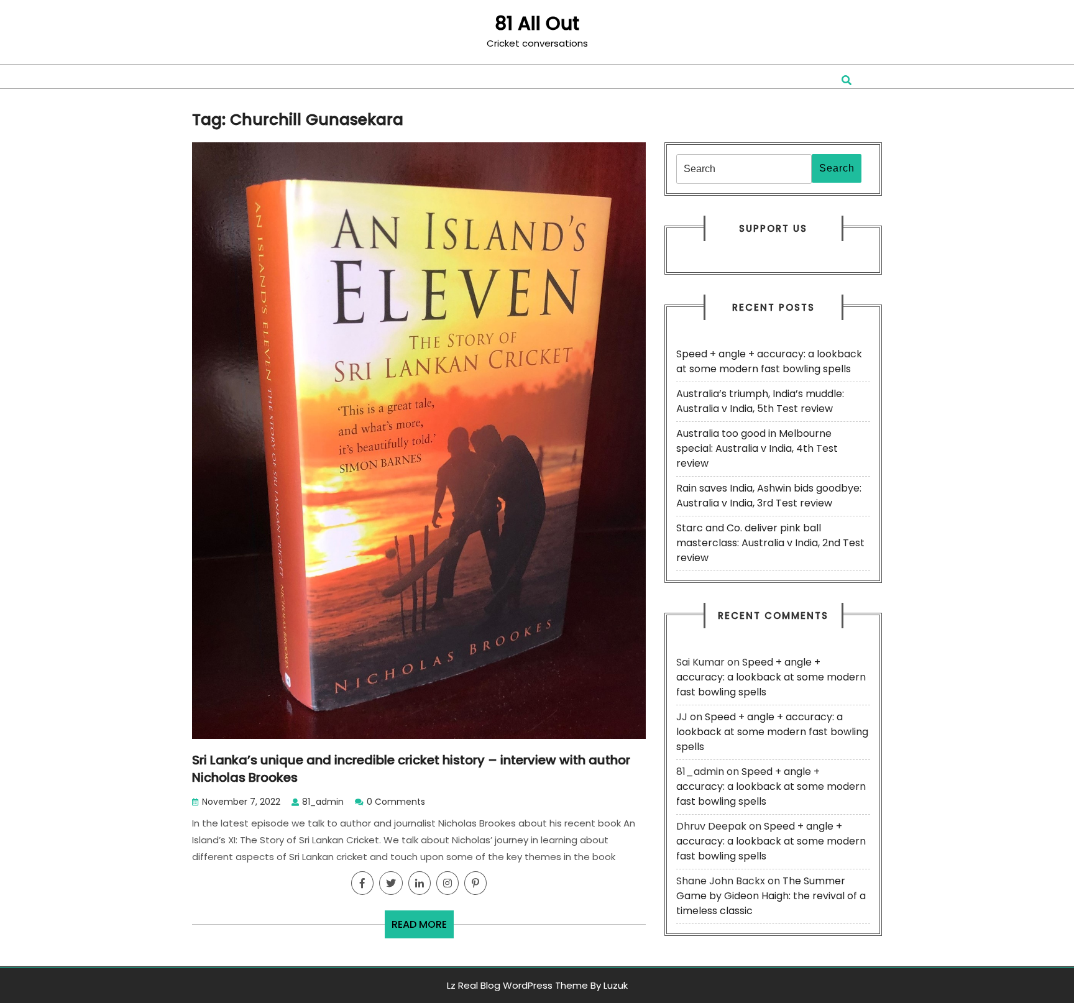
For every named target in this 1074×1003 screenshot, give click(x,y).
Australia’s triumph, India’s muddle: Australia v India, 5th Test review (760, 401)
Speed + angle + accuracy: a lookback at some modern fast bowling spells (769, 361)
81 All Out (537, 23)
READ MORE (423, 927)
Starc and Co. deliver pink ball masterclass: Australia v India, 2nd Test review (770, 543)
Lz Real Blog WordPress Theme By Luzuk (537, 985)
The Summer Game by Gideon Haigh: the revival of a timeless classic (771, 896)
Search (837, 168)
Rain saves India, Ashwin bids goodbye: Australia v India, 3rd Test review (768, 495)
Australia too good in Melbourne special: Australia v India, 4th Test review (757, 448)
